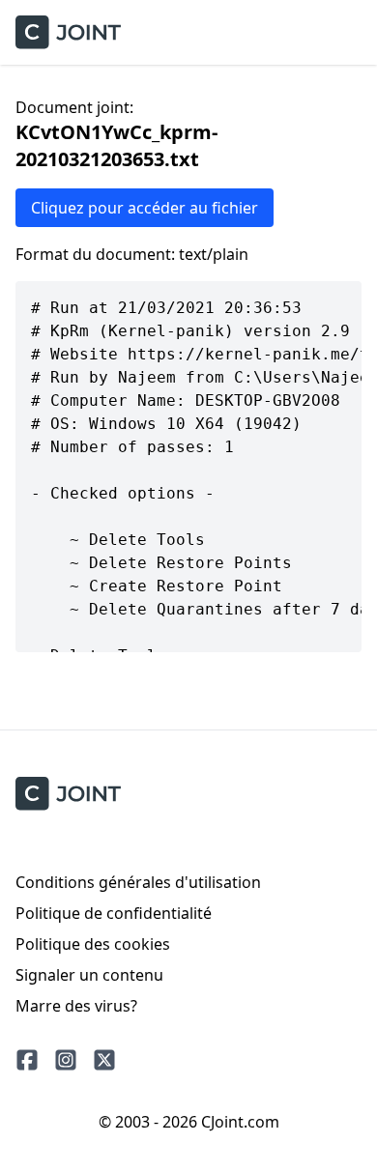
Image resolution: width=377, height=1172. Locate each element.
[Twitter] (104, 1060)
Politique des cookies (92, 944)
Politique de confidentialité (113, 913)
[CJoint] (68, 794)
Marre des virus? (76, 1005)
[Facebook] (27, 1060)
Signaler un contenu (89, 975)
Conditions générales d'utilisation (138, 882)
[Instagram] (65, 1060)
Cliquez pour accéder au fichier (144, 207)
